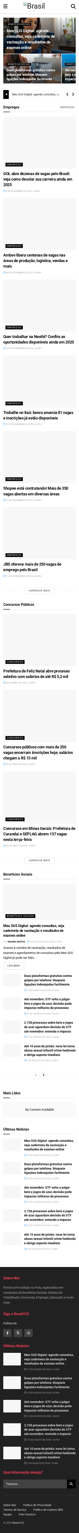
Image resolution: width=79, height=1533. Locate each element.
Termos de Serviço (14, 1509)
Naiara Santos (16, 941)
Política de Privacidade (37, 1505)
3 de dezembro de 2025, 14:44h (22, 191)
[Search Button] (73, 6)
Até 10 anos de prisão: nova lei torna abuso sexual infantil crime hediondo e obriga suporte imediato (50, 1050)
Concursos (15, 662)
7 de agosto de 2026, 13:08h (42, 1060)
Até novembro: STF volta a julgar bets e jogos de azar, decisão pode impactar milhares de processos (48, 1003)
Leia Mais (15, 965)
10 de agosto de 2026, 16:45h (42, 1037)
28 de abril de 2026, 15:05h (20, 764)
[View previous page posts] (35, 1075)
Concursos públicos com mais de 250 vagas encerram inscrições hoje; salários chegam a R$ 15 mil (38, 752)
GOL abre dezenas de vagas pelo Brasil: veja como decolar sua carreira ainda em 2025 (37, 179)
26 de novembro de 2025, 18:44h (23, 272)
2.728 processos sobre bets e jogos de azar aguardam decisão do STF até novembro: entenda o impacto (48, 1027)
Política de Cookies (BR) (48, 1509)
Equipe (7, 1514)
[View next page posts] (43, 1075)
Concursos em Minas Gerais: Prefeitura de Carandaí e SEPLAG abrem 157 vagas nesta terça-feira (39, 834)
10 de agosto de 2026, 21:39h (45, 941)
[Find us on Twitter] (18, 1333)
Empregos (67, 107)
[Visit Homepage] (39, 6)
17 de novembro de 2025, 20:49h (23, 424)
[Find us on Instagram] (28, 1333)
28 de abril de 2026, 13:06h (20, 845)
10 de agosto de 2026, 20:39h (42, 990)
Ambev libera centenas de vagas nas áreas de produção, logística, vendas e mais (35, 260)
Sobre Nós (9, 1505)
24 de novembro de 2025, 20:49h (23, 348)
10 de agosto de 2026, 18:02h (42, 1013)
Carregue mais (39, 590)
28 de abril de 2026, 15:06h (20, 683)
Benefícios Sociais (19, 24)
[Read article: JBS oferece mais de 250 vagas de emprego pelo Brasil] (39, 533)
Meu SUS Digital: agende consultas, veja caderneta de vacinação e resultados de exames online (33, 931)
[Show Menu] (5, 6)
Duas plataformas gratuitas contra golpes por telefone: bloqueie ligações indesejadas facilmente (31, 74)
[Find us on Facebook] (7, 1333)
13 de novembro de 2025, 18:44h (23, 500)
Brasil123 (18, 1522)
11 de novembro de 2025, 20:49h (23, 576)
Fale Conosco (27, 1514)
